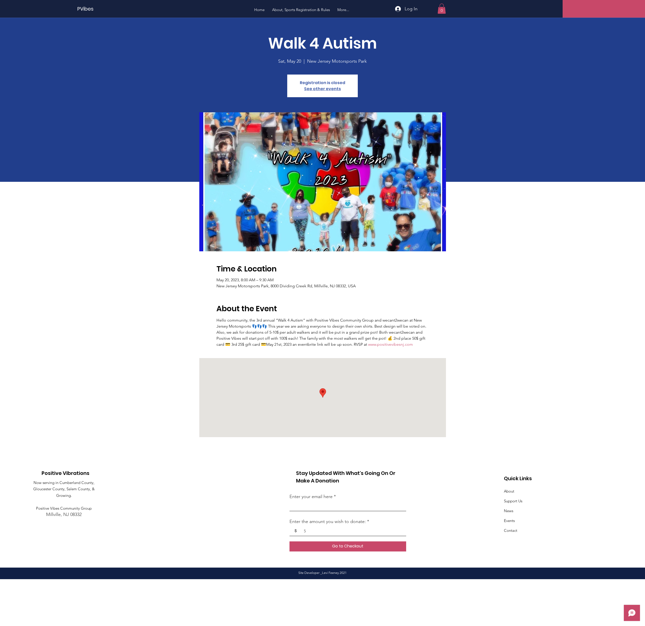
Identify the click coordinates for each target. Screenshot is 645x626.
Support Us (513, 501)
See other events (322, 89)
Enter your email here (311, 496)
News (508, 510)
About (509, 491)
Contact (510, 530)
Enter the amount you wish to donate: (327, 521)
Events (509, 520)
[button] (441, 9)
